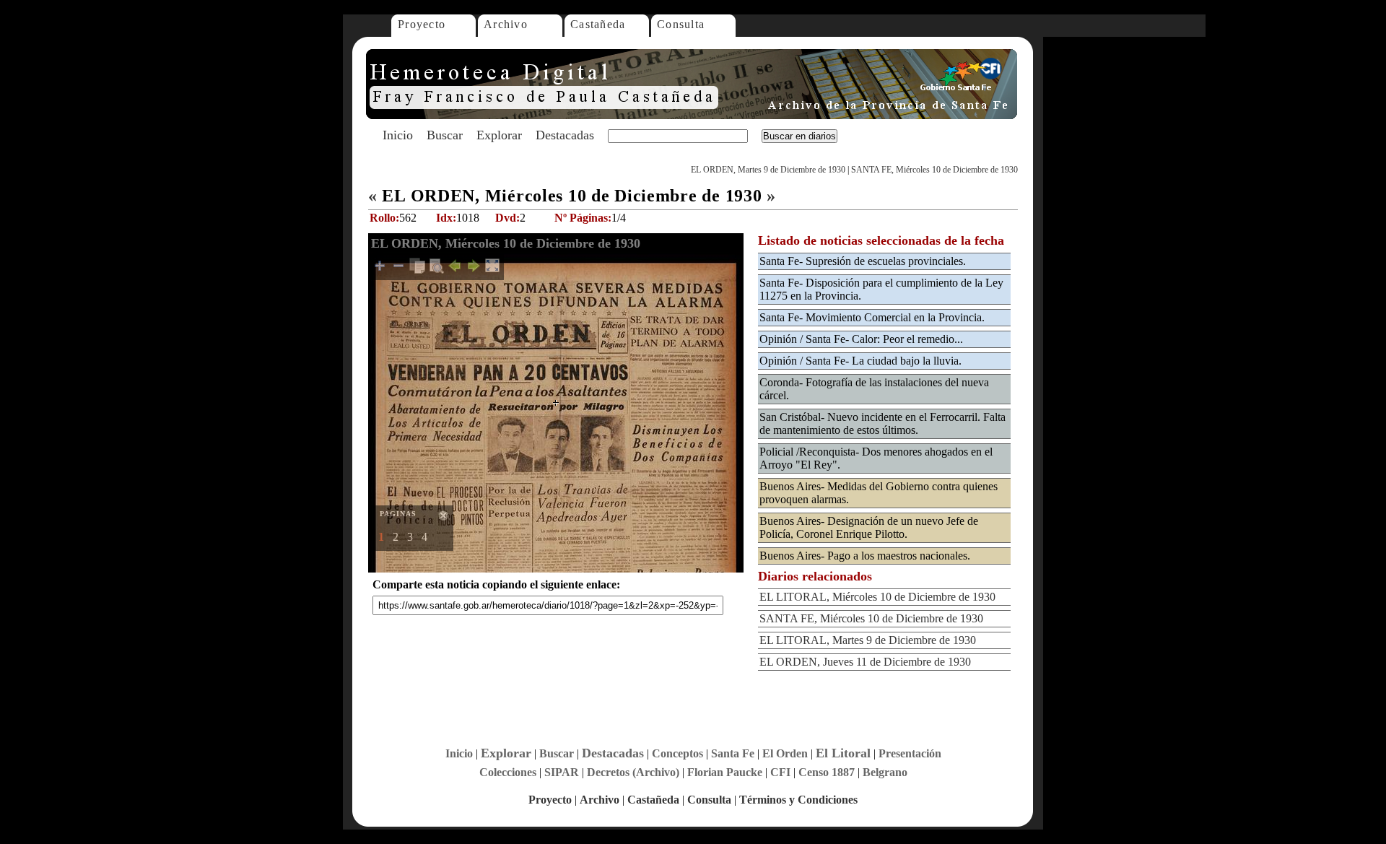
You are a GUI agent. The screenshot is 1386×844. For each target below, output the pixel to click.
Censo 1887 (826, 772)
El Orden (785, 753)
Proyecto (421, 24)
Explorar (499, 135)
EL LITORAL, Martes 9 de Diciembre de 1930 (867, 640)
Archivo (506, 24)
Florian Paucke (724, 772)
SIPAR (561, 772)
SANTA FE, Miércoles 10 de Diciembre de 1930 (934, 170)
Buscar (445, 135)
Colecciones (507, 772)
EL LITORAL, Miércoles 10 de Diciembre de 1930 (877, 597)
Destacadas (565, 135)
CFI (780, 772)
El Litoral (843, 753)
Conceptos (677, 753)
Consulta (681, 24)
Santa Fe (732, 753)
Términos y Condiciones (798, 799)
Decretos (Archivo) (633, 772)
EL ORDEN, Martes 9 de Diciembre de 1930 (768, 170)
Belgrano (885, 772)
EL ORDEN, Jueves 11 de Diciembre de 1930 (865, 662)
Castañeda (598, 24)
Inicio (398, 135)
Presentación (910, 753)
